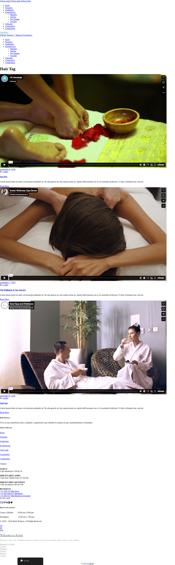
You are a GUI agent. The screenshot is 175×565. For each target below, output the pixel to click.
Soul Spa (4, 403)
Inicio (2, 433)
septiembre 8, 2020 (7, 169)
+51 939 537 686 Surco (9, 491)
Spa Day (3, 177)
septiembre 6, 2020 (7, 396)
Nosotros (3, 437)
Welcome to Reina (11, 535)
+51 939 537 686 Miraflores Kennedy (15, 496)
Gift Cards (4, 450)
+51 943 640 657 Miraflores (11, 493)
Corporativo (5, 454)
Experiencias (5, 446)
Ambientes (4, 441)
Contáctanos (5, 459)
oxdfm (5, 172)
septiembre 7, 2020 (7, 282)
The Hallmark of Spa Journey (13, 290)
